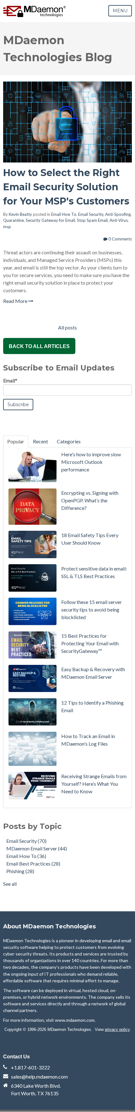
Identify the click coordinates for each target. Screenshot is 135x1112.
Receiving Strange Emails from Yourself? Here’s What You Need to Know (94, 783)
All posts (67, 327)
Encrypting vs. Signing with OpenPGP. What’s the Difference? (89, 500)
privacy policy (117, 1029)
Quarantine (13, 220)
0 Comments (119, 238)
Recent (40, 441)
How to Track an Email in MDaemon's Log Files (88, 740)
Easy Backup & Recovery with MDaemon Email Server (93, 673)
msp (7, 226)
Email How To (63, 214)
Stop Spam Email (92, 220)
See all (10, 884)
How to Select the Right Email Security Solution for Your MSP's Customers (66, 187)
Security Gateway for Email (50, 220)
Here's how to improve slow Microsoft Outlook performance (91, 461)
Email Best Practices (33, 864)
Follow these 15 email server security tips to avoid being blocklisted (91, 609)
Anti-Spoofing (118, 214)
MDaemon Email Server (36, 848)
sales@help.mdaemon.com (39, 1076)
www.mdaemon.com (74, 1020)
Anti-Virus (119, 220)
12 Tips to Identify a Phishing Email (92, 706)
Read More (15, 301)
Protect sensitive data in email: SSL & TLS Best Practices (94, 572)
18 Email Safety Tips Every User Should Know (89, 539)
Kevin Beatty (20, 214)
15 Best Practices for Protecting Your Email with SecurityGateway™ (90, 643)
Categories (69, 441)
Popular (15, 441)
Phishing (20, 871)
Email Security (90, 214)
